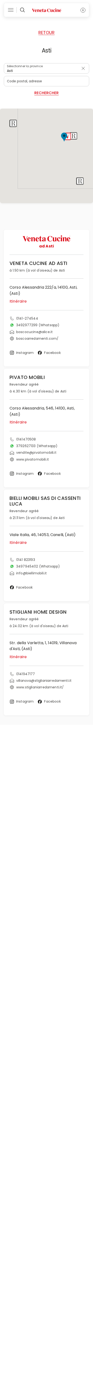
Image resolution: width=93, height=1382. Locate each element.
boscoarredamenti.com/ (37, 338)
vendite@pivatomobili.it (36, 452)
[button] (67, 136)
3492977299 (37, 325)
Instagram (25, 352)
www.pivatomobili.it (32, 459)
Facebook (52, 352)
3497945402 (38, 566)
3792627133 (36, 446)
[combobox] (46, 68)
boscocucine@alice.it (34, 332)
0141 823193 (25, 559)
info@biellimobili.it (31, 573)
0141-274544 (27, 318)
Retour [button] (46, 32)
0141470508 (26, 439)
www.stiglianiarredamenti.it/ (40, 687)
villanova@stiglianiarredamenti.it (44, 680)
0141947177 (25, 674)
